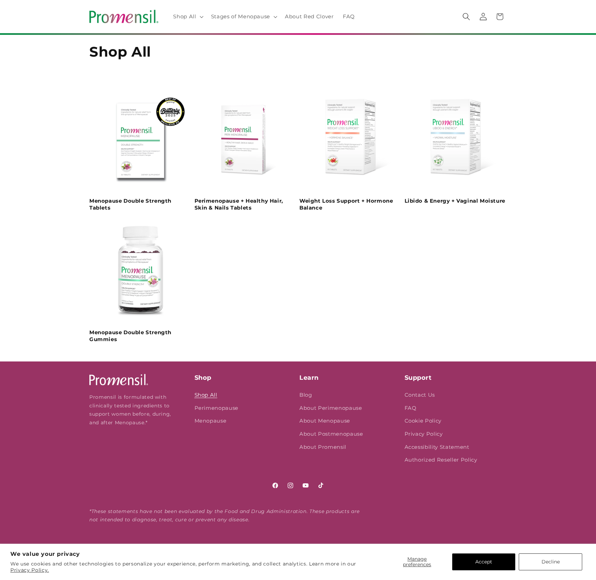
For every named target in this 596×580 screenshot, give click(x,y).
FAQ (411, 408)
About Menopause (324, 420)
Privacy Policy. (29, 570)
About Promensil (322, 447)
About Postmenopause (331, 434)
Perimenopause (217, 408)
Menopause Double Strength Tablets (130, 204)
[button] (187, 17)
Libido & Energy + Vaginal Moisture (455, 200)
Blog (305, 395)
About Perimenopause (330, 408)
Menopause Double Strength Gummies (130, 335)
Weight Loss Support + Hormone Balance (346, 204)
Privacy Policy (424, 434)
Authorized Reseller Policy (441, 459)
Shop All (206, 395)
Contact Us (420, 395)
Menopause (211, 420)
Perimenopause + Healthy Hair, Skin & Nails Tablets (239, 204)
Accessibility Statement (437, 447)
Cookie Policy (423, 420)
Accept (483, 562)
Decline (551, 562)
